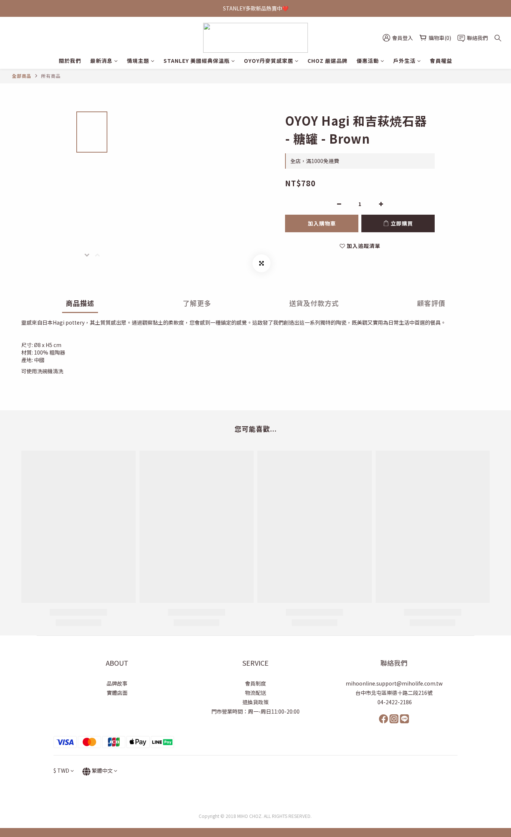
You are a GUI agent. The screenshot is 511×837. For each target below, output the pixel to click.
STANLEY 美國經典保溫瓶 (196, 60)
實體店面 (117, 692)
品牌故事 (117, 683)
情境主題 (138, 60)
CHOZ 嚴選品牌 (327, 60)
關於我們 (70, 60)
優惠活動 (368, 60)
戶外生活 (404, 60)
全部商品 (21, 76)
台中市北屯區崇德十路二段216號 (393, 692)
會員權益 (441, 60)
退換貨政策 (255, 702)
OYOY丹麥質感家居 (268, 60)
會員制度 (255, 683)
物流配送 (255, 692)
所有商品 (51, 76)
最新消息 (101, 60)
